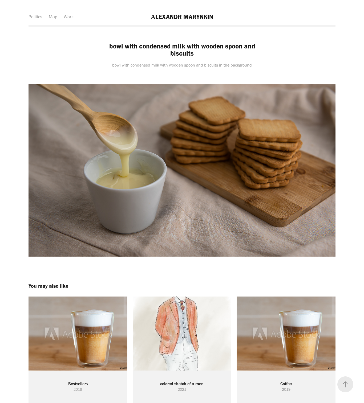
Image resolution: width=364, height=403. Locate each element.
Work (69, 16)
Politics (35, 16)
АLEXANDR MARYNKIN (182, 16)
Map (53, 16)
